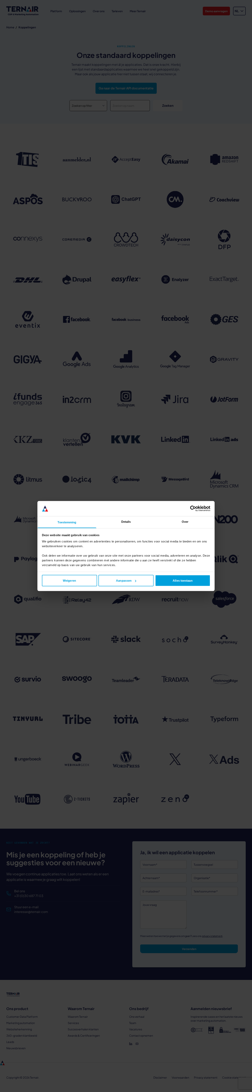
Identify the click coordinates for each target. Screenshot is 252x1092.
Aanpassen (124, 580)
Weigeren (69, 580)
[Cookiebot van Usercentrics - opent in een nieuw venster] (193, 509)
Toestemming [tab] (66, 522)
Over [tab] (185, 521)
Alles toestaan (182, 580)
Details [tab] (126, 521)
